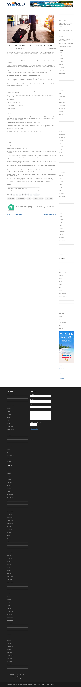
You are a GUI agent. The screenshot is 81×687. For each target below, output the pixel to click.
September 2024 (62, 111)
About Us (61, 373)
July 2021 (61, 216)
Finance (60, 284)
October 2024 (62, 108)
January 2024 (61, 131)
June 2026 (61, 58)
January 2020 (61, 243)
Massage (60, 307)
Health (60, 290)
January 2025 (61, 99)
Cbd (59, 269)
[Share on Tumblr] (28, 194)
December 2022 (62, 166)
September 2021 (62, 210)
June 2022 (61, 184)
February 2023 (62, 161)
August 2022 (61, 178)
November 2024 (62, 105)
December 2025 (62, 73)
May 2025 (61, 90)
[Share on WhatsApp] (20, 194)
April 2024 (61, 125)
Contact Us (61, 368)
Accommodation (62, 261)
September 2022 (62, 175)
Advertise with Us (62, 380)
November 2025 (62, 76)
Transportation (62, 322)
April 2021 (61, 225)
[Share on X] (14, 194)
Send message (34, 428)
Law (59, 299)
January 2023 (61, 164)
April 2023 (61, 155)
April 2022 (61, 190)
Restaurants (61, 313)
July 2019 (61, 254)
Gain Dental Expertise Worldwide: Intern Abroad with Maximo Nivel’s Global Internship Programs (66, 45)
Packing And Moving (63, 310)
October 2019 (62, 246)
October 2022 (62, 172)
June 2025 (61, 87)
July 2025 (61, 84)
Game (60, 287)
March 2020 (61, 237)
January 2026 (61, 70)
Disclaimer (61, 375)
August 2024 (61, 114)
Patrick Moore (11, 48)
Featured (61, 281)
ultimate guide (49, 198)
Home (60, 370)
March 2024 (61, 128)
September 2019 (62, 248)
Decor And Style (62, 272)
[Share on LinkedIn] (17, 194)
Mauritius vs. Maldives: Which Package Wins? (17, 188)
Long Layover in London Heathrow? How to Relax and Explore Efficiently (23, 190)
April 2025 (61, 93)
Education (61, 275)
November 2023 (62, 134)
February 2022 (62, 196)
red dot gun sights (20, 198)
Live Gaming (61, 302)
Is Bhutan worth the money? (50, 214)
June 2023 (61, 149)
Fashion (60, 278)
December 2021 (62, 202)
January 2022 (61, 199)
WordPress (52, 684)
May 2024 (8, 538)
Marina (60, 304)
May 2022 (61, 187)
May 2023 (61, 152)
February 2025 (62, 96)
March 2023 (61, 158)
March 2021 (61, 228)
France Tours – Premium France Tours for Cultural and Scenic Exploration (23, 187)
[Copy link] (36, 194)
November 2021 (62, 205)
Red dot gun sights (38, 157)
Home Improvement (63, 296)
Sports (60, 316)
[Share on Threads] (31, 194)
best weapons (11, 198)
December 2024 (62, 102)
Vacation (61, 328)
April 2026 (61, 64)
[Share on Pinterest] (23, 194)
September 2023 (62, 140)
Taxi (59, 319)
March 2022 (61, 193)
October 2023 (62, 137)
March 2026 (61, 67)
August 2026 (61, 52)
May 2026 (61, 61)
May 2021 (61, 222)
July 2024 (61, 117)
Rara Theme (42, 684)
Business (60, 266)
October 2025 (62, 79)
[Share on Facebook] (11, 194)
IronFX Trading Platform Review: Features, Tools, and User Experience (66, 25)
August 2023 (61, 143)
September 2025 (10, 497)
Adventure (61, 263)
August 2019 (61, 251)
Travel (29, 198)
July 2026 (61, 55)
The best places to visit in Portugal (14, 214)
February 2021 (62, 231)
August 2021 (61, 213)
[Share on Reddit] (25, 194)
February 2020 (62, 240)
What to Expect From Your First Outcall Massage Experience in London (66, 30)
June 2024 (61, 120)
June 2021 (61, 219)
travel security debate (38, 198)
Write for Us (61, 378)
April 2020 (61, 234)
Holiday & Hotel (62, 293)
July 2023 (61, 146)
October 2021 (62, 207)
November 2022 (62, 169)
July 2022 (61, 181)
